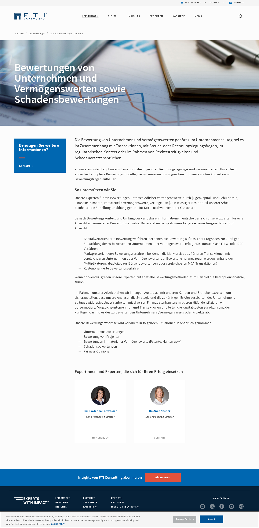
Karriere (179, 16)
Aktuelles (118, 502)
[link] (40, 156)
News (198, 16)
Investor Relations (124, 506)
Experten (156, 16)
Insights (134, 16)
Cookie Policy (57, 524)
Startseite (19, 33)
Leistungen (90, 16)
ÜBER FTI (116, 498)
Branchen (61, 502)
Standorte (90, 502)
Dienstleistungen (37, 33)
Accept (211, 519)
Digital (113, 16)
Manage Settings (185, 519)
